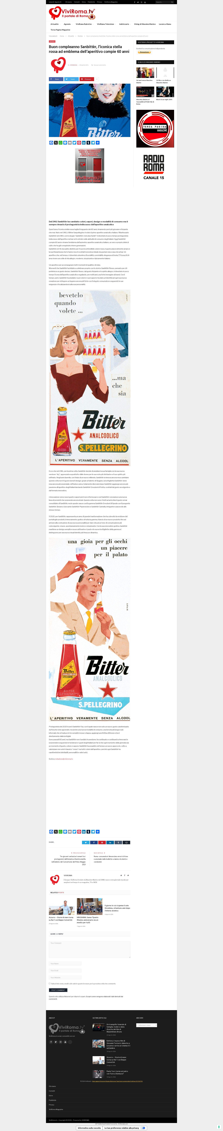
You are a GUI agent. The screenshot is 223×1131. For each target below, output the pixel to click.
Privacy (99, 2)
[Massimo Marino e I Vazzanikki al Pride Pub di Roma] (145, 92)
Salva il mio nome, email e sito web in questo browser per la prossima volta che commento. (83, 984)
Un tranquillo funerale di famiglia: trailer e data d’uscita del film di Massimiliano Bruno (116, 1028)
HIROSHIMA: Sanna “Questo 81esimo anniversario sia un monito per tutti (87, 920)
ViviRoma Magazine (110, 2)
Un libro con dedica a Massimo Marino (163, 81)
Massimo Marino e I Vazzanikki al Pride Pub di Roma (145, 102)
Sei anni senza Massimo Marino (144, 81)
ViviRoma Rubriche (84, 24)
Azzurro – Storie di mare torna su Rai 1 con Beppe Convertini (61, 919)
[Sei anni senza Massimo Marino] (145, 72)
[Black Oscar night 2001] (165, 92)
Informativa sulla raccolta (89, 1128)
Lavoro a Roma (165, 24)
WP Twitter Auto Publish (102, 1124)
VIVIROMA (85, 1120)
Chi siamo (68, 2)
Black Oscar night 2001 (164, 99)
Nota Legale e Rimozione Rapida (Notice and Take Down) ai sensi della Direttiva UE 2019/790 (117, 1081)
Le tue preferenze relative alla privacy (122, 1128)
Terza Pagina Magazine (60, 30)
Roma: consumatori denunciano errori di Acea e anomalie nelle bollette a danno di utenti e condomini (111, 859)
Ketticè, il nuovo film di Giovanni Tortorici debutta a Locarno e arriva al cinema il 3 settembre (118, 1045)
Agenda (67, 24)
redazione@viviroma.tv (64, 759)
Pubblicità (91, 2)
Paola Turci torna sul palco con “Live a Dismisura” (117, 1072)
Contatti (77, 2)
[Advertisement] (89, 201)
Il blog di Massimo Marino (145, 24)
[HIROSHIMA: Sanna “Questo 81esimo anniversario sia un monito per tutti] (90, 906)
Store (84, 2)
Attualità (55, 24)
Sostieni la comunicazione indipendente (150, 48)
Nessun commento (100, 65)
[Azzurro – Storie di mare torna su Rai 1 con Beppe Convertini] (62, 906)
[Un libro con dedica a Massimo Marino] (165, 72)
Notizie (52, 41)
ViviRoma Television (105, 24)
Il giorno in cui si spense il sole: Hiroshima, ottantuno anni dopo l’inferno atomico (117, 908)
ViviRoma (73, 65)
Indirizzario (124, 24)
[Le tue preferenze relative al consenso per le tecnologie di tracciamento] (219, 1127)
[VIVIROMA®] (72, 12)
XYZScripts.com (123, 1124)
